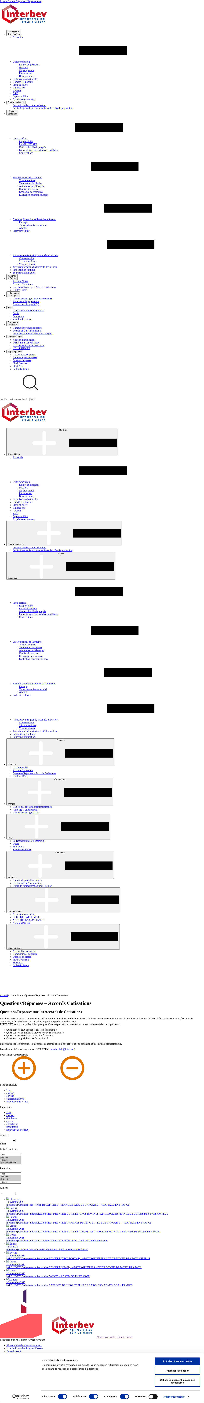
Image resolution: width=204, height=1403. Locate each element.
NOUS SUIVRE (21, 348)
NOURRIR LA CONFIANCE (28, 345)
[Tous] (10, 1154)
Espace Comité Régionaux (13, 1)
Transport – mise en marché (33, 225)
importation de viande (17, 1101)
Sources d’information (24, 272)
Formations (18, 316)
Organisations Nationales (25, 79)
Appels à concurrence (24, 99)
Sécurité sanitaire (27, 261)
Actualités (18, 37)
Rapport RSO (26, 141)
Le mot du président (29, 64)
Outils (16, 313)
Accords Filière (20, 281)
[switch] (93, 1396)
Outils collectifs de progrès (32, 147)
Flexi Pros (18, 366)
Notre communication (24, 339)
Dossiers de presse (22, 360)
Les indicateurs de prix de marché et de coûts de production (42, 108)
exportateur (12, 1124)
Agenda (17, 90)
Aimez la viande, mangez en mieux (24, 1345)
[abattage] (10, 1157)
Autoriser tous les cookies (177, 1361)
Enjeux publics (20, 96)
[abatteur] (10, 1176)
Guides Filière (20, 290)
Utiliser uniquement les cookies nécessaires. (177, 1381)
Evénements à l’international (27, 330)
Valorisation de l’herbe (30, 183)
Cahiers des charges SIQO (26, 304)
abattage (10, 1093)
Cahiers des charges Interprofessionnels (32, 298)
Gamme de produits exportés (27, 327)
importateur (12, 1126)
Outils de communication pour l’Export (32, 333)
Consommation (26, 258)
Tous (8, 1090)
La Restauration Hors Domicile (28, 310)
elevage (10, 1095)
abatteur (10, 1115)
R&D (15, 93)
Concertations (26, 153)
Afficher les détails (174, 1396)
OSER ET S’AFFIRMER (26, 342)
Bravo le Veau (13, 1351)
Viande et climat (27, 180)
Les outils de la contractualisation (29, 105)
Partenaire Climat (21, 230)
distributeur (12, 1118)
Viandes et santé (27, 264)
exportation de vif (15, 1098)
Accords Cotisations (23, 284)
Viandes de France (22, 319)
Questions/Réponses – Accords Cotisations (34, 287)
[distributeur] (10, 1179)
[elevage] (10, 1160)
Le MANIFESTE (28, 144)
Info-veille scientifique (24, 269)
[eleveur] (10, 1182)
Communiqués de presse (25, 357)
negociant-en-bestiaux (17, 1129)
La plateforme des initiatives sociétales (38, 150)
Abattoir (23, 228)
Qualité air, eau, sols (29, 189)
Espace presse (34, 1)
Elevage (23, 222)
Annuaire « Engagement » (26, 301)
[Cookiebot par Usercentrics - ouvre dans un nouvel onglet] (21, 1396)
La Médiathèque (21, 369)
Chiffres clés (19, 87)
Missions (23, 67)
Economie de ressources (31, 192)
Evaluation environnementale (33, 194)
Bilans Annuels (26, 76)
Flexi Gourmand (21, 363)
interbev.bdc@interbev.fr (63, 1049)
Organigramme (26, 70)
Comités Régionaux (23, 81)
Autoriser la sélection (177, 1370)
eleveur (10, 1121)
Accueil (4, 995)
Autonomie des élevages (31, 186)
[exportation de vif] (10, 1162)
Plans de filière (20, 84)
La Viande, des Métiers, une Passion (24, 1348)
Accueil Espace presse (24, 354)
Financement (25, 73)
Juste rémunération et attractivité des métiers (35, 267)
